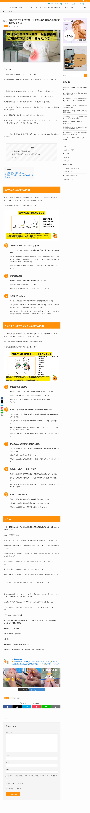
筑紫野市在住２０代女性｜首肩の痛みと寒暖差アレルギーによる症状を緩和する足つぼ (75, 100)
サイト (7, 769)
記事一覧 (66, 157)
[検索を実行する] (85, 75)
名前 (7, 755)
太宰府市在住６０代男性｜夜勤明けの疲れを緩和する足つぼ (75, 94)
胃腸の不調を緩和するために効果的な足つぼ (26, 154)
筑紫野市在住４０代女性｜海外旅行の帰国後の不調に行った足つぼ (75, 133)
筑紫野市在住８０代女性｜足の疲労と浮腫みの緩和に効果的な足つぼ (75, 128)
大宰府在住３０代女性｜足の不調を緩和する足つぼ (75, 88)
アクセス (66, 161)
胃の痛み (14, 698)
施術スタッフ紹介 (69, 150)
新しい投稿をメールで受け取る (14, 789)
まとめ (14, 157)
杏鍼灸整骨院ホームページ (71, 168)
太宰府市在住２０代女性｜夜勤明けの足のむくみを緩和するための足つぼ (75, 117)
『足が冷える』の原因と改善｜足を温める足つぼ (75, 138)
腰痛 (18, 698)
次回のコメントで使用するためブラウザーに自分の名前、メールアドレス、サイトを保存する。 (32, 776)
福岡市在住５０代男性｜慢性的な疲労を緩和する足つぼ (75, 111)
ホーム (66, 146)
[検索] (86, 1)
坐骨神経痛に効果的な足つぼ (21, 151)
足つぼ (6, 26)
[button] (12, 169)
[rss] (84, 1)
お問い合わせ (68, 172)
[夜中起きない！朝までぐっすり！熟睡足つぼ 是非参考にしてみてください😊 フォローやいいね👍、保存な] (12, 677)
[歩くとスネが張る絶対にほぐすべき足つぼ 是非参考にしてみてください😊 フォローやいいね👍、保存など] (50, 677)
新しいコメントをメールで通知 (14, 783)
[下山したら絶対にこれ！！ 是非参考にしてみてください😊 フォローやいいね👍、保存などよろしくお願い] (31, 677)
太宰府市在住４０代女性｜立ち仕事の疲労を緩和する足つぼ (75, 106)
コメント (9, 732)
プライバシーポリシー (70, 175)
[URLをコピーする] (55, 706)
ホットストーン (68, 179)
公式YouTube (68, 164)
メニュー (66, 153)
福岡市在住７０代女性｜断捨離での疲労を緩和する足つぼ (75, 122)
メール (8, 762)
